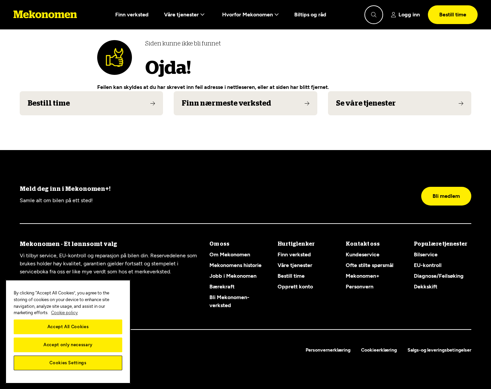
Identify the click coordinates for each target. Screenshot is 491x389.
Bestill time (452, 14)
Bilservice (426, 254)
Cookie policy (64, 312)
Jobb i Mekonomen (233, 276)
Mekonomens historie (235, 265)
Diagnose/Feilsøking (439, 276)
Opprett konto (295, 286)
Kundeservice (362, 254)
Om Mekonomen (229, 254)
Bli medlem (446, 196)
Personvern (359, 286)
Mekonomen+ (362, 276)
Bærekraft (221, 286)
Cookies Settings (68, 362)
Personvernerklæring (328, 350)
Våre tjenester (182, 14)
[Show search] (373, 14)
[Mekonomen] (45, 14)
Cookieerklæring (379, 350)
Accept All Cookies (68, 326)
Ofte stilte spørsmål (369, 265)
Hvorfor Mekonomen (248, 14)
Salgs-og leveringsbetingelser (439, 350)
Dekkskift (425, 286)
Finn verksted (132, 14)
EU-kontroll (428, 265)
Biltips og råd (310, 14)
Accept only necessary (68, 344)
